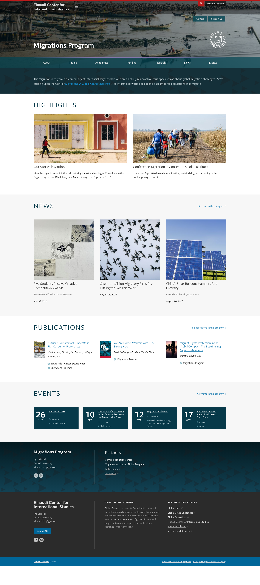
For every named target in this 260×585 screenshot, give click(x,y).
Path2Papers (111, 469)
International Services (179, 531)
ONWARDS (110, 473)
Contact (200, 18)
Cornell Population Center (118, 460)
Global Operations (177, 517)
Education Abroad (177, 526)
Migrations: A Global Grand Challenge (87, 84)
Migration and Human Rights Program (124, 464)
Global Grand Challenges (180, 512)
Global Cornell (215, 3)
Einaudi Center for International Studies (188, 522)
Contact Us (42, 531)
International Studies (53, 7)
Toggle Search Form (201, 3)
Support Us (216, 18)
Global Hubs (174, 508)
